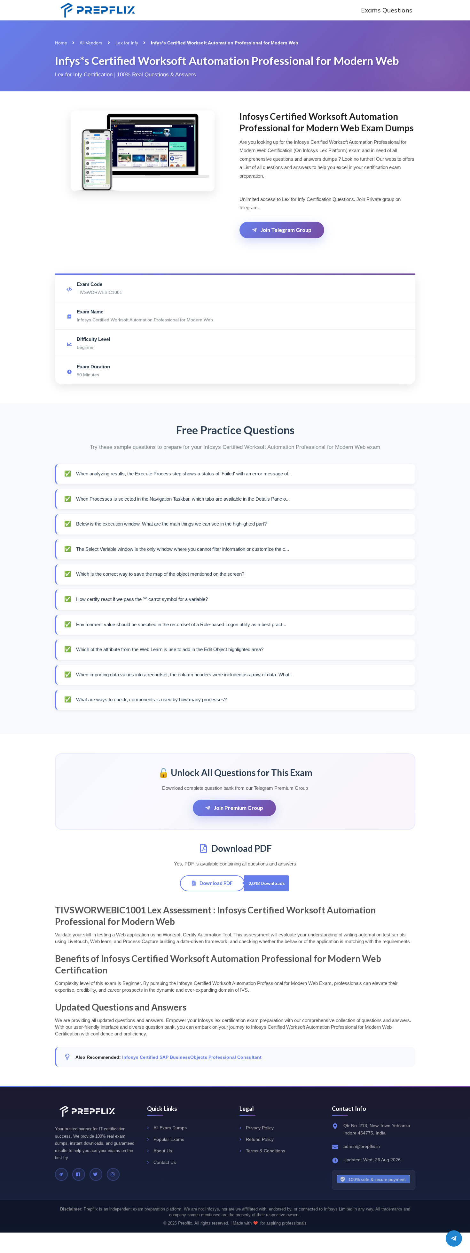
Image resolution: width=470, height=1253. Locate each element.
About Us (162, 1150)
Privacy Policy (260, 1127)
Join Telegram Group (285, 230)
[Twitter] (96, 1174)
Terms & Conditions (265, 1150)
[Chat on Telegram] (454, 1238)
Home (61, 42)
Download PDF (216, 883)
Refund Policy (260, 1139)
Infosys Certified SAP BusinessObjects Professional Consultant (192, 1057)
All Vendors (91, 42)
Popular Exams (168, 1139)
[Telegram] (61, 1174)
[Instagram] (113, 1174)
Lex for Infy (126, 42)
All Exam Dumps (170, 1127)
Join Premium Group (238, 807)
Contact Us (164, 1162)
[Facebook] (78, 1174)
